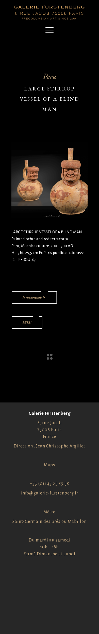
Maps (49, 465)
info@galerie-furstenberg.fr (49, 493)
